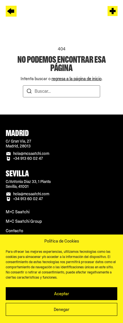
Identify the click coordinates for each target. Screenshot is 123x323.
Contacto (14, 230)
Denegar (62, 309)
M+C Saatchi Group (24, 221)
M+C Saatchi (17, 211)
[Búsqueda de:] (61, 91)
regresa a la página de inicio (76, 78)
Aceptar (61, 293)
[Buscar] (29, 92)
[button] (112, 11)
